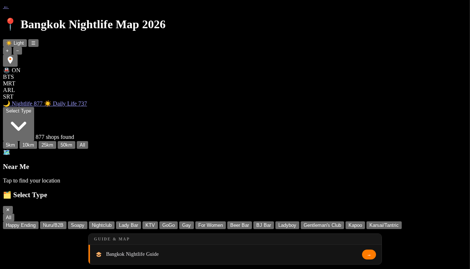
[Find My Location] (10, 61)
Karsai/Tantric (384, 225)
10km (28, 145)
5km (10, 145)
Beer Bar (239, 225)
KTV (150, 225)
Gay (186, 225)
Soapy (77, 225)
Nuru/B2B (53, 225)
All (82, 145)
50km (66, 145)
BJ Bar (263, 225)
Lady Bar (128, 225)
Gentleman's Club (322, 225)
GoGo (168, 225)
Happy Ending (21, 225)
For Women (210, 225)
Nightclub (102, 225)
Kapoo (355, 225)
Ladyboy (287, 225)
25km (47, 145)
